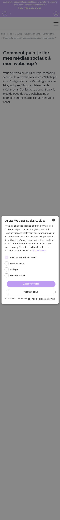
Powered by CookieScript (16, 298)
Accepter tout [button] (31, 284)
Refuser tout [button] (31, 292)
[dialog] (30, 260)
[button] (41, 298)
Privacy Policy (39, 250)
